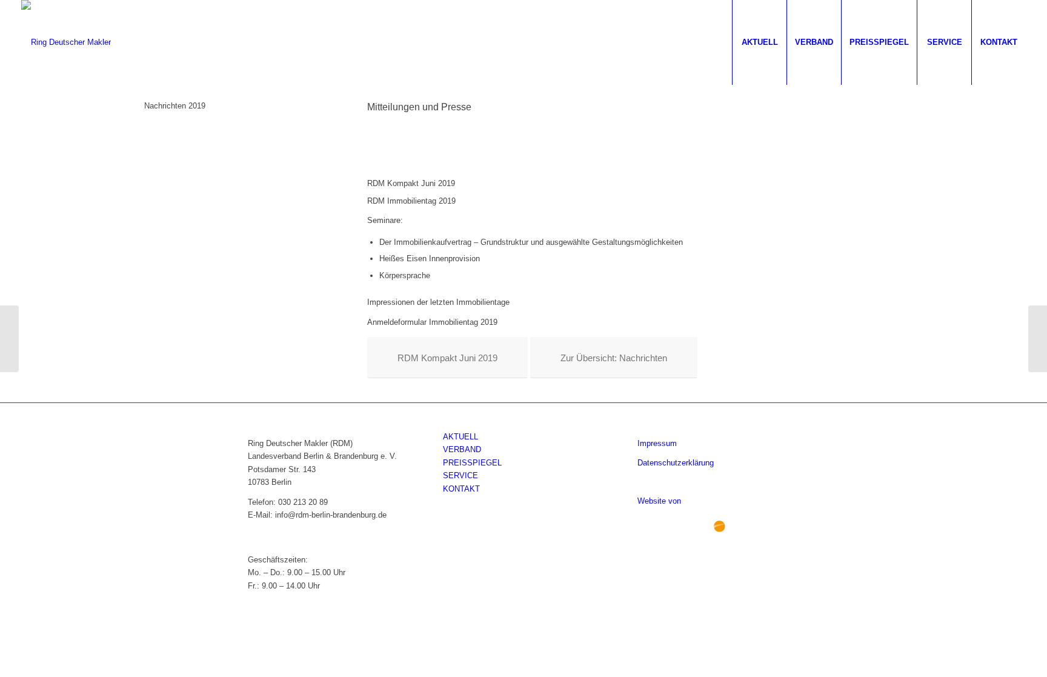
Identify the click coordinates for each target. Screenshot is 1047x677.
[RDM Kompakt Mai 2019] (9, 338)
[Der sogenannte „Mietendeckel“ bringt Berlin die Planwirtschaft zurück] (1037, 338)
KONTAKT (461, 488)
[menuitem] (759, 42)
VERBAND (462, 449)
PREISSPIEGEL (472, 462)
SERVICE (460, 475)
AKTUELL (460, 436)
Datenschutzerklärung (675, 462)
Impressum (657, 443)
